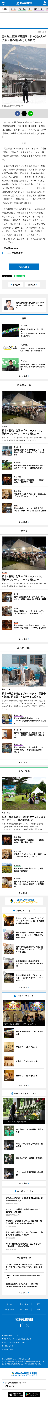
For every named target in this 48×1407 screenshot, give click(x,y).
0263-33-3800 (29, 126)
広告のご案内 (8, 1349)
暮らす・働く (39, 9)
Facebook (20, 1325)
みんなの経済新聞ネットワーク (24, 1374)
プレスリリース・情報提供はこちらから (17, 1339)
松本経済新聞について (11, 1335)
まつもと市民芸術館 (13, 253)
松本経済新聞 (24, 3)
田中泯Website (11, 248)
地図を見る (24, 266)
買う (30, 9)
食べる (13, 9)
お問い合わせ (8, 1346)
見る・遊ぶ (22, 9)
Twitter (27, 1325)
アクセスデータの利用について (14, 1342)
